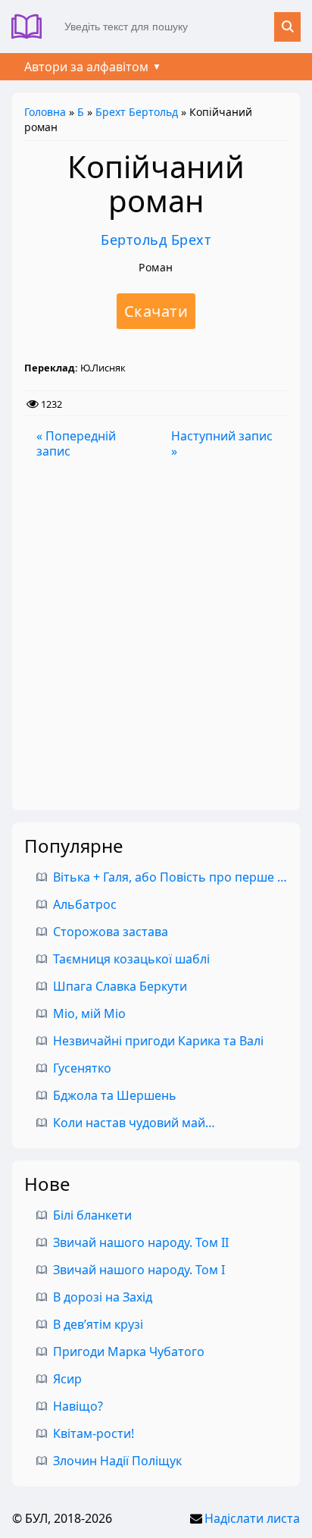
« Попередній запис (76, 443)
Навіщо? (78, 1406)
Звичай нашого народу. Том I (139, 1269)
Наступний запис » (222, 443)
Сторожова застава (110, 931)
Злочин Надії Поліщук (117, 1460)
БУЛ (32, 26)
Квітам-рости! (93, 1433)
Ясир (67, 1378)
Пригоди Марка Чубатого (128, 1351)
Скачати (156, 311)
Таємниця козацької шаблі (131, 959)
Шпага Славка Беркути (120, 986)
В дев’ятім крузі (98, 1324)
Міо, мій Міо (89, 1013)
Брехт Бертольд (136, 112)
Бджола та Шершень (114, 1095)
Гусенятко (82, 1068)
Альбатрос (85, 904)
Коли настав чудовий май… (134, 1122)
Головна (45, 112)
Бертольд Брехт (156, 239)
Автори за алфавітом (86, 66)
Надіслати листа (252, 1518)
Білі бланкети (92, 1215)
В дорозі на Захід (102, 1297)
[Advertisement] (156, 634)
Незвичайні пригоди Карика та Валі (158, 1040)
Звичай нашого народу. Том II (141, 1242)
